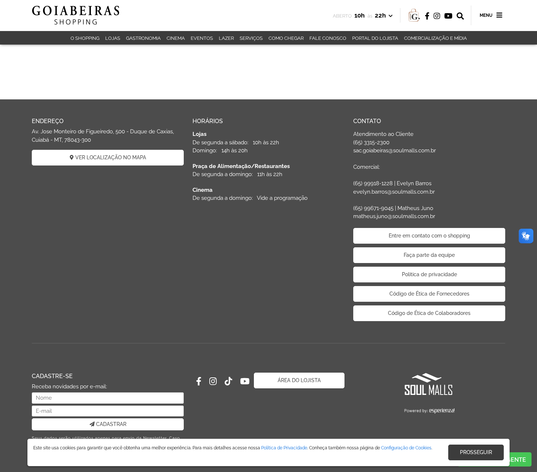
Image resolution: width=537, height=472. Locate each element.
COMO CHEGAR (286, 38)
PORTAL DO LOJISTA (375, 38)
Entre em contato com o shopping (429, 236)
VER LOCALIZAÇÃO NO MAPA (110, 157)
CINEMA (176, 38)
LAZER (226, 38)
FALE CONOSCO (327, 38)
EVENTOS (202, 38)
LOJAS (112, 38)
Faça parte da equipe (429, 255)
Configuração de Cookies (406, 447)
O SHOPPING (85, 38)
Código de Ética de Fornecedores (429, 294)
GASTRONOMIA (143, 38)
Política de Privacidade (284, 447)
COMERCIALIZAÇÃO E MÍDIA (435, 38)
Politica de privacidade (429, 274)
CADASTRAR (110, 424)
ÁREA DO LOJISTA (299, 380)
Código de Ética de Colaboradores (429, 313)
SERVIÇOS (251, 38)
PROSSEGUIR (476, 452)
